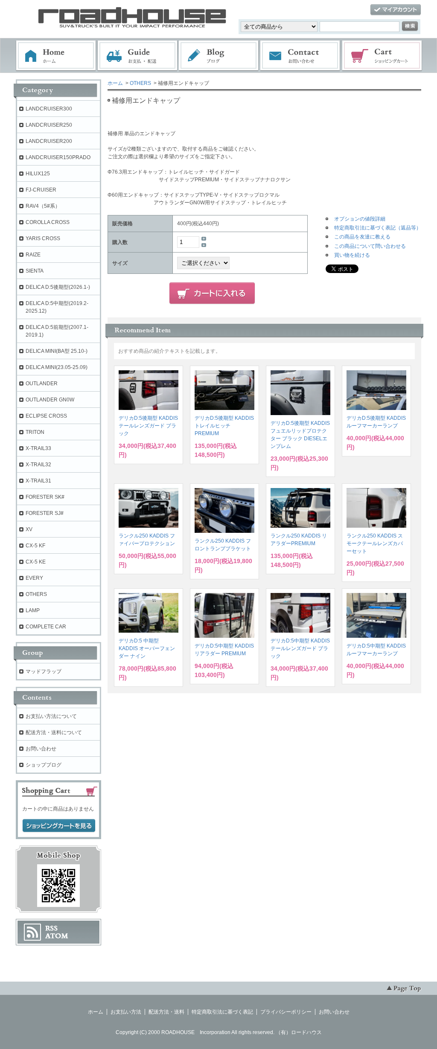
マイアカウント (395, 10)
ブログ (219, 56)
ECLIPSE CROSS (46, 416)
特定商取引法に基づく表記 (222, 1012)
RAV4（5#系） (43, 206)
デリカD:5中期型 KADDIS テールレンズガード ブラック (300, 648)
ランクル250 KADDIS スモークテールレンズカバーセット (375, 543)
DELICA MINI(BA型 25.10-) (56, 351)
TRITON (35, 432)
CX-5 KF (35, 546)
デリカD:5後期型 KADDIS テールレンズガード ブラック (148, 425)
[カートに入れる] (212, 293)
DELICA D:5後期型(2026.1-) (58, 287)
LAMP (33, 610)
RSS (51, 928)
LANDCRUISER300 (49, 109)
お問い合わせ (300, 56)
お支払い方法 (126, 1012)
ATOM (56, 936)
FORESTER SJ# (45, 513)
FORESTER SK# (45, 497)
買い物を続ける (352, 255)
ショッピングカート (382, 56)
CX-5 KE (36, 562)
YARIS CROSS (43, 238)
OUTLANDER (42, 383)
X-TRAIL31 (38, 481)
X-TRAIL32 (38, 465)
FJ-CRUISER (41, 190)
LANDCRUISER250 (49, 125)
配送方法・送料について (54, 732)
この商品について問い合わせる (370, 246)
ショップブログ (43, 765)
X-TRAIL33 (38, 448)
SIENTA (35, 271)
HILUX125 (38, 174)
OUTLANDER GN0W (50, 400)
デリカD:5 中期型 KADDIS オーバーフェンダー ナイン (147, 648)
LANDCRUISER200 (49, 141)
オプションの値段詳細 (359, 219)
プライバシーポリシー (286, 1012)
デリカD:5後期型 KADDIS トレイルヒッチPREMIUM (224, 425)
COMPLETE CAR (46, 627)
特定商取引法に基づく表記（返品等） (377, 228)
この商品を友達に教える (362, 237)
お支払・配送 (137, 56)
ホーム (56, 56)
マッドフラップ (43, 671)
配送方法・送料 (166, 1012)
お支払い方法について (51, 716)
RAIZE (33, 255)
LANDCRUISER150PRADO (58, 157)
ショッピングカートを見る (59, 826)
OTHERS (140, 83)
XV (29, 529)
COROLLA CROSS (48, 222)
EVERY (34, 578)
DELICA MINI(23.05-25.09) (56, 367)
